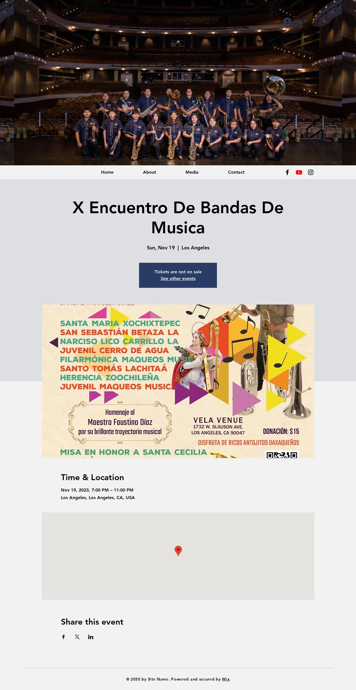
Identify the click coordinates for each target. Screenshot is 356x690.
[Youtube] (299, 172)
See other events (178, 278)
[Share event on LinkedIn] (90, 637)
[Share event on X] (77, 637)
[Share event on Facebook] (63, 637)
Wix (226, 679)
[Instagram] (310, 172)
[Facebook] (287, 172)
